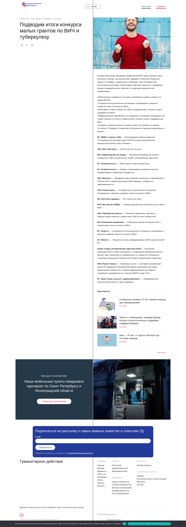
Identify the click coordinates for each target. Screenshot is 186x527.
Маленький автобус (120, 471)
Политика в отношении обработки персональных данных (149, 524)
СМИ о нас (101, 474)
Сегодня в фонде (40, 19)
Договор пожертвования (122, 488)
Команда (100, 468)
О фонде (100, 465)
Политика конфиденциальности (107, 514)
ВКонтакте (141, 482)
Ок (124, 524)
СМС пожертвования (120, 493)
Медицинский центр (120, 468)
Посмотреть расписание (54, 401)
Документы (101, 471)
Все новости (162, 352)
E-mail (37, 437)
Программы (102, 477)
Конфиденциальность (120, 491)
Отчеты (100, 480)
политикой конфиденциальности (80, 453)
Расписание (146, 6)
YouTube (140, 485)
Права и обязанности (120, 482)
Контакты (101, 486)
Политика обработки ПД (121, 485)
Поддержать (161, 6)
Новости (24, 19)
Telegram (140, 476)
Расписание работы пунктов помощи (151, 479)
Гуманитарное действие (41, 461)
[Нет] (183, 524)
